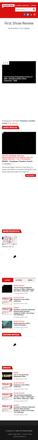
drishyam (16, 372)
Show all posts (13, 123)
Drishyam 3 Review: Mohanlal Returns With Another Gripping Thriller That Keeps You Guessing (24, 312)
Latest (7, 280)
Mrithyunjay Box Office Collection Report (22, 324)
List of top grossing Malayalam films (21, 375)
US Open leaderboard (25, 159)
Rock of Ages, (30, 157)
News (30, 280)
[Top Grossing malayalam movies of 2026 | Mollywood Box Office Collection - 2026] (19, 72)
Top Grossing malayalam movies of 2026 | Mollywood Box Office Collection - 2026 (18, 79)
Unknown (17, 293)
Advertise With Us (19, 436)
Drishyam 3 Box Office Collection (22, 300)
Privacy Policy (27, 434)
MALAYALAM (16, 307)
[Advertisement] (19, 45)
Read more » (30, 175)
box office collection (19, 285)
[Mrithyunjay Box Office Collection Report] (7, 324)
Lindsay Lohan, (20, 156)
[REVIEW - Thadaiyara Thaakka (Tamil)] (19, 143)
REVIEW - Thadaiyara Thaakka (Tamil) (17, 161)
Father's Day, (5, 156)
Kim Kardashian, (12, 156)
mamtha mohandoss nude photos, (10, 157)
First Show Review (19, 23)
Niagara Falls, (23, 157)
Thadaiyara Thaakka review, (9, 159)
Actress (19, 280)
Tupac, (17, 159)
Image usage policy (14, 434)
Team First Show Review (23, 431)
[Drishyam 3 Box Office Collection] (7, 301)
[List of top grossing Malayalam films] (7, 376)
